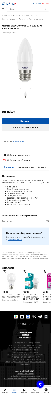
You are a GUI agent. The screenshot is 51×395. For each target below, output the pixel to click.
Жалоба (25, 335)
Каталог (17, 15)
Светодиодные (36, 19)
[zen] (40, 317)
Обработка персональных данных (25, 376)
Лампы (22, 19)
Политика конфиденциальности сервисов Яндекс (25, 379)
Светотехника (8, 19)
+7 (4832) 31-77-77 (26, 324)
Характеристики (26, 167)
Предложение (25, 337)
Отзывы (42, 167)
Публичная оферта (26, 374)
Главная (6, 15)
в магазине (18, 141)
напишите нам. (15, 239)
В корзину (25, 121)
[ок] (46, 317)
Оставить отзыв (25, 332)
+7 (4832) (41, 3)
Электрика (29, 15)
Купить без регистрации (25, 127)
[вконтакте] (34, 317)
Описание (9, 167)
